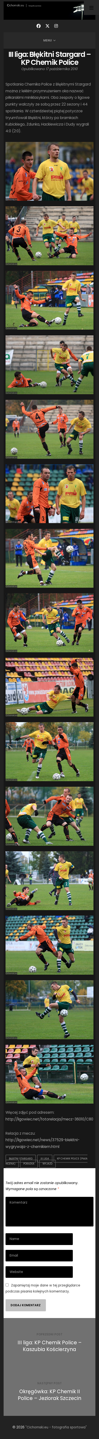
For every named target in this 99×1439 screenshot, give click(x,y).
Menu (47, 40)
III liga (45, 1158)
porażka (28, 1164)
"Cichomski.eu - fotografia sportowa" (56, 1427)
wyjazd (47, 1164)
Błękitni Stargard (20, 1158)
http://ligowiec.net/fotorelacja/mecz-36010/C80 (49, 1119)
